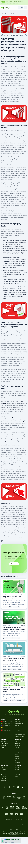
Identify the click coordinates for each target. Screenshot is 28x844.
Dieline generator (5, 743)
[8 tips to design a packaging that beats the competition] (14, 648)
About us (17, 767)
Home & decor (18, 751)
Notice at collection (8, 842)
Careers (16, 776)
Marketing (17, 747)
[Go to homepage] (5, 8)
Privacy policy (18, 819)
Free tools (3, 778)
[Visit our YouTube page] (18, 787)
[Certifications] (14, 807)
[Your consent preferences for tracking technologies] (2, 841)
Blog (4, 13)
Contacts (17, 769)
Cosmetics (17, 745)
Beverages (17, 743)
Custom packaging (19, 723)
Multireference (18, 732)
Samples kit (4, 774)
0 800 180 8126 (6, 727)
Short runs (17, 727)
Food (16, 741)
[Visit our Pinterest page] (23, 787)
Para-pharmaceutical (19, 749)
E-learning (3, 776)
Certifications (18, 773)
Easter (16, 760)
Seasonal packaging (7, 131)
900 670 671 (6, 729)
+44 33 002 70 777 (7, 721)
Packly (17, 246)
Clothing (16, 754)
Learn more (15, 3)
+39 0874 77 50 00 (7, 723)
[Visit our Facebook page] (10, 787)
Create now (14, 563)
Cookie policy (9, 819)
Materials (17, 729)
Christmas (17, 758)
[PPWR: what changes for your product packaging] (14, 586)
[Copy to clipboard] (26, 35)
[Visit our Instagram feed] (14, 787)
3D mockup (4, 745)
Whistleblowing (19, 824)
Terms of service (9, 824)
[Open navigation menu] (25, 7)
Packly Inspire (4, 773)
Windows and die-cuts (20, 734)
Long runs (17, 725)
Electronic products (19, 752)
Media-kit (3, 780)
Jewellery (17, 756)
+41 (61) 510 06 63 (7, 730)
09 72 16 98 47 (6, 725)
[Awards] (14, 797)
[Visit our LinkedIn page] (5, 787)
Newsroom (3, 769)
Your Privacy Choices (12, 839)
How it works (18, 721)
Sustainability (18, 774)
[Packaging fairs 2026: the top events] (14, 679)
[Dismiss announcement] (26, 2)
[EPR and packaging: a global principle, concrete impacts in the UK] (14, 617)
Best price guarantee (19, 736)
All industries (17, 762)
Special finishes (18, 730)
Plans (2, 747)
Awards (16, 771)
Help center (4, 771)
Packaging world (6, 594)
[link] (13, 13)
